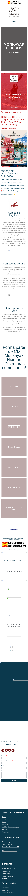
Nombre (3, 756)
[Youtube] (9, 750)
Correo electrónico (6, 761)
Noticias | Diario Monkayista (10, 827)
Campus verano (7, 844)
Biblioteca (5, 829)
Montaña (5, 878)
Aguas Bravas (6, 871)
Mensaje (3, 771)
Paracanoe (5, 832)
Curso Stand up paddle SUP (10, 847)
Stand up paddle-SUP (8, 868)
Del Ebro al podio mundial (13, 120)
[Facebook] (6, 750)
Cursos (4, 822)
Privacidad (5, 888)
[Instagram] (2, 750)
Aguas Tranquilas (7, 876)
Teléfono (3, 766)
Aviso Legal (5, 890)
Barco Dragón (6, 873)
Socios (4, 819)
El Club (4, 817)
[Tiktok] (12, 750)
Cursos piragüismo (7, 842)
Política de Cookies (8, 893)
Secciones (5, 824)
